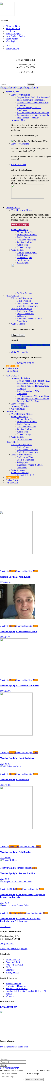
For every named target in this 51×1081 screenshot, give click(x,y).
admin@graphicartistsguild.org (13, 948)
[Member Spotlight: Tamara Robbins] (8, 860)
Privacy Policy (12, 48)
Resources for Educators (16, 988)
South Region (12, 39)
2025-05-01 (5, 764)
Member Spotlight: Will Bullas (14, 779)
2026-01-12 (5, 637)
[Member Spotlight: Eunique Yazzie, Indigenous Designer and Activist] (16, 881)
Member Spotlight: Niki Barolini (15, 852)
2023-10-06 (5, 785)
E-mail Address (44, 1070)
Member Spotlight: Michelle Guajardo (18, 631)
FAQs (8, 46)
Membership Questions (10, 79)
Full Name (4, 1070)
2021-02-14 (5, 926)
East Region (11, 31)
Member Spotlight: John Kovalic (15, 577)
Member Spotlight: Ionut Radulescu (17, 758)
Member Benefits (13, 983)
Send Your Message (34, 1079)
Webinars (10, 996)
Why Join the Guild (14, 965)
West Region (11, 41)
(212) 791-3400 (7, 943)
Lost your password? (9, 1068)
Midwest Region (13, 33)
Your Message (33, 1073)
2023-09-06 (5, 857)
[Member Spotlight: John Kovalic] (20, 553)
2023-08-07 (5, 879)
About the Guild (13, 26)
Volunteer (10, 970)
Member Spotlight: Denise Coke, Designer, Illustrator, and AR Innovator (20, 919)
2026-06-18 (5, 582)
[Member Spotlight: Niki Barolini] (20, 828)
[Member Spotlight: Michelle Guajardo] (17, 623)
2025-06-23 (5, 691)
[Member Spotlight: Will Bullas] (10, 766)
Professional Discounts (16, 986)
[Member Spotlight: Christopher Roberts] (17, 666)
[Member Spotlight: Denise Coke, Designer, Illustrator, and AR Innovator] (14, 905)
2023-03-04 (5, 903)
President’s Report (20, 224)
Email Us (4, 77)
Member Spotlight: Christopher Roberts (19, 685)
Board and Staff (13, 28)
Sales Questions (7, 82)
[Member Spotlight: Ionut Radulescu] (20, 735)
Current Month (18, 335)
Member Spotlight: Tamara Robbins (17, 873)
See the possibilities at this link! (14, 1046)
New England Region (15, 36)
